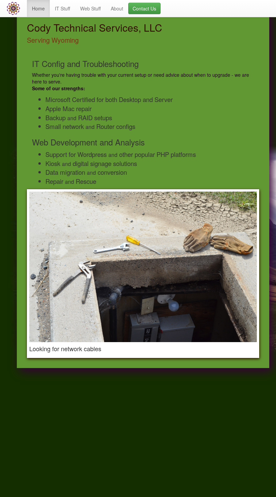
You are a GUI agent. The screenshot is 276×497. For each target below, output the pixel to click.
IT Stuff (62, 8)
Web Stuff (90, 8)
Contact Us (144, 8)
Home (38, 8)
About (117, 8)
